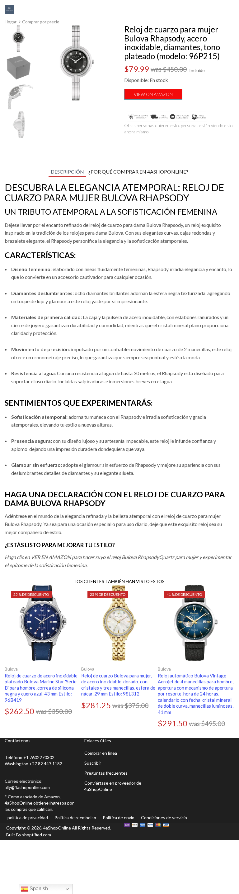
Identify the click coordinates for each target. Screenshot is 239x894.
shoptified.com (36, 834)
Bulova (11, 669)
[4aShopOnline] (9, 9)
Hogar (10, 21)
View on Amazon (153, 94)
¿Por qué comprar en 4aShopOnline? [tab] (138, 171)
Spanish (38, 888)
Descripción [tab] (67, 171)
